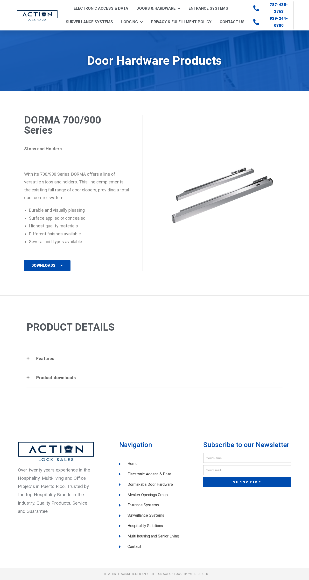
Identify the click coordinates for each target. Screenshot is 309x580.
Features (45, 358)
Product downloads (56, 377)
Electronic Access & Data (101, 8)
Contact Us (232, 22)
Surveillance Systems (89, 22)
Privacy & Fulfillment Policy (181, 22)
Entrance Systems (208, 8)
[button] (154, 358)
